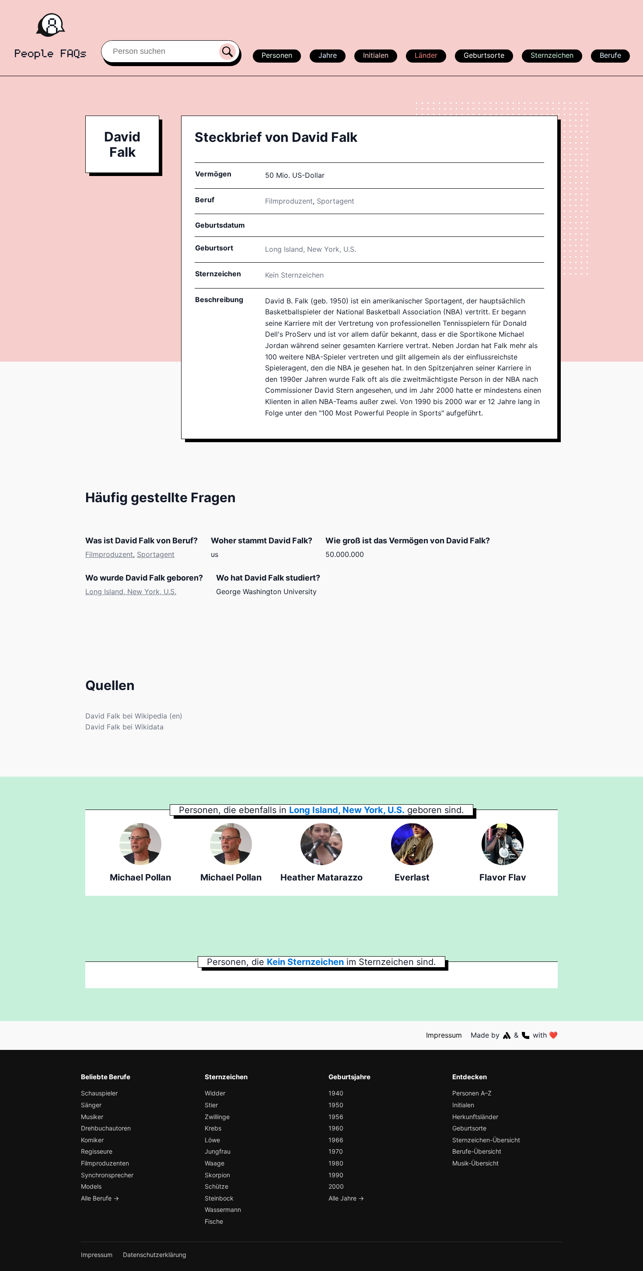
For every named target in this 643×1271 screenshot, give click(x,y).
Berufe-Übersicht (476, 1151)
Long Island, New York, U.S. (130, 591)
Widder (215, 1093)
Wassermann (223, 1209)
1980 (335, 1163)
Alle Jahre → (346, 1198)
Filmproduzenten (105, 1163)
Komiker (92, 1140)
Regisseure (96, 1151)
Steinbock (219, 1198)
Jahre (327, 55)
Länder (426, 55)
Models (91, 1186)
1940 (335, 1093)
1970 (335, 1151)
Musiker (92, 1116)
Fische (214, 1221)
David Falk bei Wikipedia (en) (133, 715)
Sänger (91, 1105)
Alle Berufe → (100, 1198)
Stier (211, 1105)
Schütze (216, 1186)
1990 (335, 1175)
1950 (335, 1105)
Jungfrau (218, 1151)
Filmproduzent (289, 201)
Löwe (212, 1140)
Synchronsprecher (107, 1175)
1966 (335, 1140)
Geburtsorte (484, 55)
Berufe (610, 55)
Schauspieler (99, 1093)
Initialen (375, 55)
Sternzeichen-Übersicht (486, 1140)
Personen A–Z (472, 1093)
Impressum (444, 1035)
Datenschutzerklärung (154, 1254)
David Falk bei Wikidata (124, 726)
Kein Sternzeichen (294, 275)
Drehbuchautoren (106, 1128)
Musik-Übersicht (475, 1163)
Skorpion (217, 1175)
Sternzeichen (552, 55)
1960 (335, 1128)
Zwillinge (217, 1116)
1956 (335, 1116)
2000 (336, 1186)
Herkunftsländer (475, 1116)
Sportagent (335, 201)
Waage (214, 1163)
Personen (277, 55)
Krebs (213, 1128)
